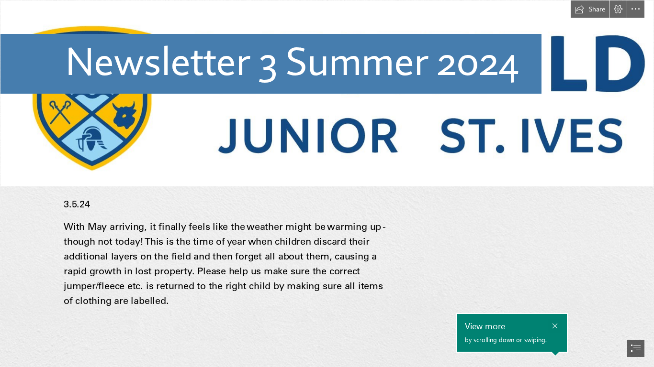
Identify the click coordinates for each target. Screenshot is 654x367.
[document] (327, 183)
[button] (590, 9)
